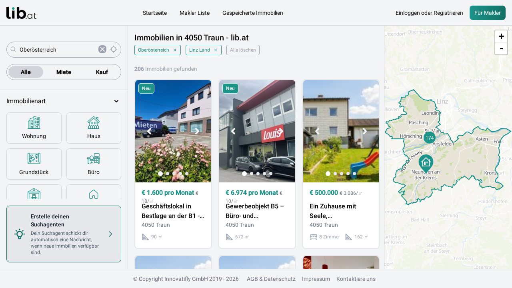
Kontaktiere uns (356, 279)
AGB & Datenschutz (271, 279)
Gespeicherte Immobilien (252, 13)
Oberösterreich (153, 50)
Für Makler (487, 13)
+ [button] (501, 36)
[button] (426, 164)
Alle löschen (243, 50)
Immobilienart (26, 101)
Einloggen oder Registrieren (429, 13)
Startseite (155, 13)
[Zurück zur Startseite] (21, 13)
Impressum (316, 279)
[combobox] (57, 49)
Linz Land (199, 50)
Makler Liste (195, 13)
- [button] (501, 48)
